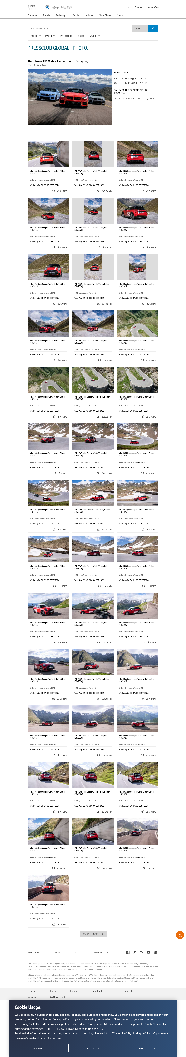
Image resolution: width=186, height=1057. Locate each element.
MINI (77, 952)
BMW (57, 952)
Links (53, 991)
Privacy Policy (128, 991)
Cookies (32, 996)
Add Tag (139, 28)
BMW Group (34, 952)
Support (32, 991)
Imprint (73, 991)
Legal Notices (99, 991)
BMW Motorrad (101, 952)
